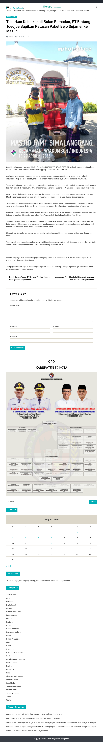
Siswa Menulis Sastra (14, 676)
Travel (8, 697)
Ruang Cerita (11, 669)
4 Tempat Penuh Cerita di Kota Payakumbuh (31, 731)
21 (64, 549)
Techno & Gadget (13, 693)
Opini (8, 656)
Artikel (8, 598)
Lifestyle (9, 642)
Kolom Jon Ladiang (13, 639)
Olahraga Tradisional (14, 652)
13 (51, 543)
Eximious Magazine (62, 739)
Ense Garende (11, 615)
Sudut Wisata (11, 690)
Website (13, 337)
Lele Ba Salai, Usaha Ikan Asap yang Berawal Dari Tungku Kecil (38, 714)
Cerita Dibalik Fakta (13, 612)
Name (13, 326)
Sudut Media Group (13, 686)
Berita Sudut (11, 17)
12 (38, 543)
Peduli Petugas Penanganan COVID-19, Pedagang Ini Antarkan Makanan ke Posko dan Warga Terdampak (55, 722)
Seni (8, 673)
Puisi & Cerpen (11, 663)
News (8, 646)
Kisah (8, 636)
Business (9, 608)
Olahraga (10, 649)
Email (56, 326)
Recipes (9, 666)
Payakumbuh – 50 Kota (15, 659)
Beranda (9, 602)
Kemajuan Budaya (13, 632)
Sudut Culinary (12, 680)
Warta (8, 700)
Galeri (8, 625)
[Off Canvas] (7, 7)
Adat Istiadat (11, 595)
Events (9, 619)
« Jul (8, 566)
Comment (15, 305)
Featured (9, 622)
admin (11, 36)
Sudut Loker (11, 683)
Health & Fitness (12, 629)
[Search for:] (46, 502)
